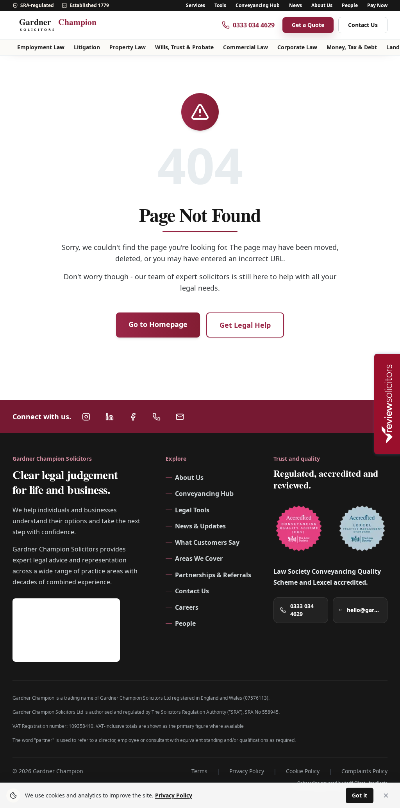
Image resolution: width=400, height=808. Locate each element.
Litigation (87, 47)
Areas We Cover (199, 558)
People (350, 5)
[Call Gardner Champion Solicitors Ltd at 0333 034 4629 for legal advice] (156, 416)
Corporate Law (297, 47)
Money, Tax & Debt (352, 47)
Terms (199, 771)
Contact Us (363, 25)
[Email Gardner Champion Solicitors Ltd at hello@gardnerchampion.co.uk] (179, 416)
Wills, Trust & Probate (184, 47)
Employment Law (40, 47)
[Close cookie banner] (386, 795)
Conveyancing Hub (258, 5)
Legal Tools (192, 510)
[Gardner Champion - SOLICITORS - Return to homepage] (61, 25)
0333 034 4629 (302, 610)
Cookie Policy (303, 771)
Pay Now (377, 5)
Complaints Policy (364, 771)
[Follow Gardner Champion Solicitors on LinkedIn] (109, 416)
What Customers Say (207, 542)
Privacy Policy (246, 771)
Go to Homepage (158, 324)
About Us (321, 5)
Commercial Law (245, 47)
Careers (186, 607)
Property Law (127, 47)
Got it (359, 795)
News (295, 5)
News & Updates (200, 526)
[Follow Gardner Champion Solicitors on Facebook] (132, 416)
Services (195, 5)
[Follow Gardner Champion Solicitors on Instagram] (86, 416)
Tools (220, 5)
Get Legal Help (245, 325)
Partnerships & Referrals (213, 575)
